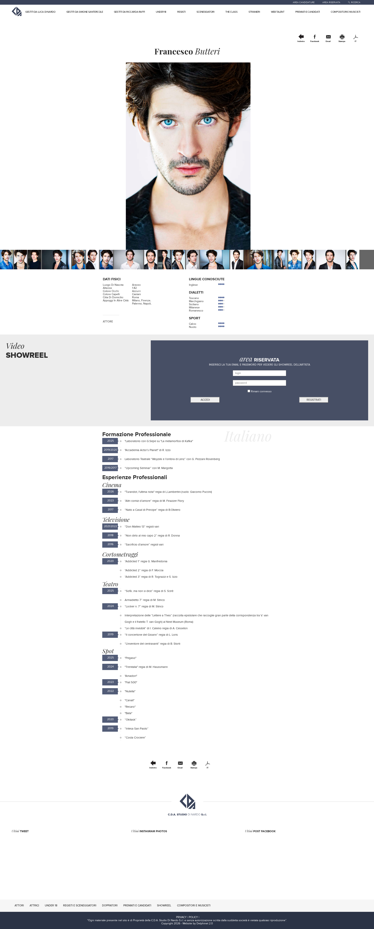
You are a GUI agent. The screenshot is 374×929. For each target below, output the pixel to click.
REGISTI (181, 11)
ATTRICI (34, 905)
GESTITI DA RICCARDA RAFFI (129, 11)
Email (328, 41)
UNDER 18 (161, 11)
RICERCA (355, 2)
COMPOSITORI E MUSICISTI (345, 11)
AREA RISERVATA (331, 2)
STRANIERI (254, 11)
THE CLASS (231, 11)
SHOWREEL (164, 905)
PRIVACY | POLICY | (187, 917)
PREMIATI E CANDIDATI (307, 11)
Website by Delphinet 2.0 (198, 923)
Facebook (314, 41)
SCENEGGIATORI (205, 11)
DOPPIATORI (109, 905)
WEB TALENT (277, 11)
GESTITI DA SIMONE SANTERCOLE (84, 11)
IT (355, 41)
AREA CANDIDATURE (304, 2)
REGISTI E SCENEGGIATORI (79, 905)
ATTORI (19, 905)
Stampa (342, 41)
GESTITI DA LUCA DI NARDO (40, 11)
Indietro (301, 41)
